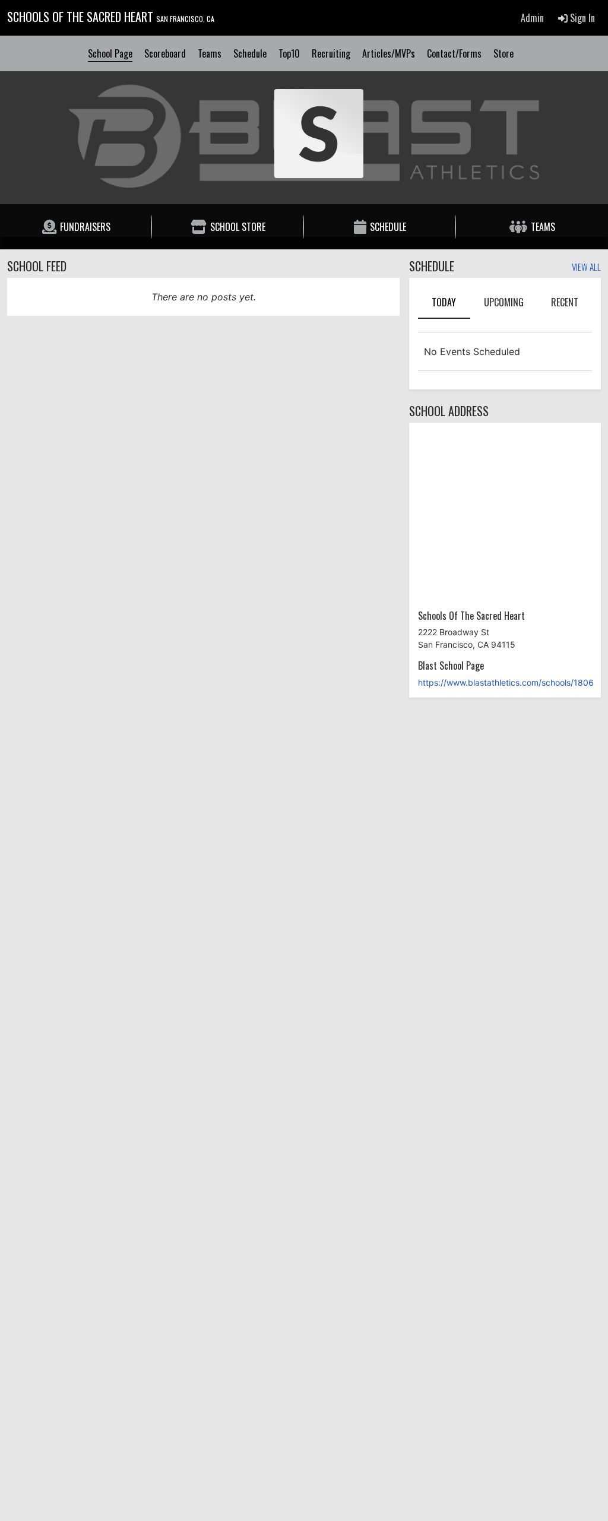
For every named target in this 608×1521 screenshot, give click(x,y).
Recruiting (331, 53)
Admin (532, 18)
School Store (237, 227)
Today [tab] (444, 302)
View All (586, 267)
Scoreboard (165, 53)
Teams (209, 53)
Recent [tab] (564, 302)
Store (503, 53)
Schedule (250, 53)
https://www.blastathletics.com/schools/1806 (506, 682)
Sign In (581, 18)
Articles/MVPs (388, 53)
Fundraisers (85, 227)
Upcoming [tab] (504, 302)
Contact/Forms (454, 53)
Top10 (289, 53)
